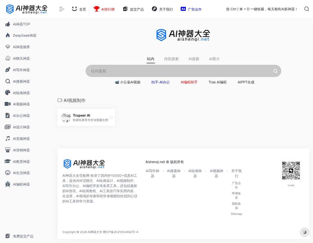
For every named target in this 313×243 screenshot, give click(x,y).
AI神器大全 (95, 232)
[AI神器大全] (84, 165)
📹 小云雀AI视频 (127, 82)
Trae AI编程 (218, 82)
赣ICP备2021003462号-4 (120, 232)
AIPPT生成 (246, 82)
